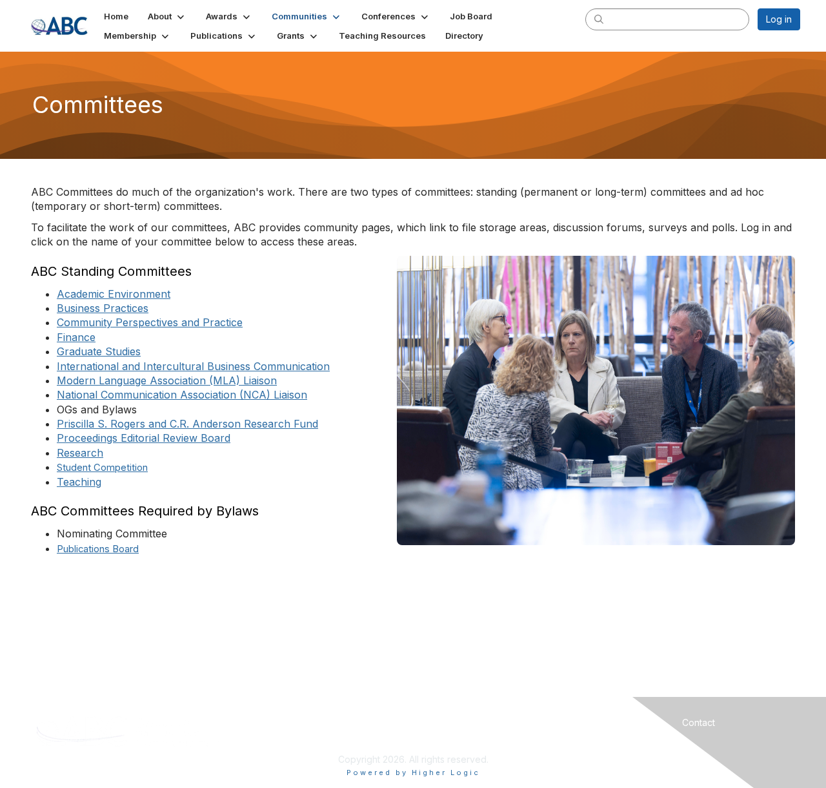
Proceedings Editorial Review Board (143, 437)
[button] (167, 16)
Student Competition (102, 467)
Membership (507, 722)
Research (80, 452)
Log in (779, 19)
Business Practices (102, 308)
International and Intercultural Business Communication (193, 366)
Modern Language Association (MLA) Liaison (167, 380)
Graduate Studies (99, 351)
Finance (76, 337)
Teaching (79, 481)
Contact (698, 722)
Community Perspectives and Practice (150, 322)
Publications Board (98, 549)
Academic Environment (113, 293)
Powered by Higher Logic (413, 772)
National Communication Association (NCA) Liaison (182, 394)
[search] (598, 18)
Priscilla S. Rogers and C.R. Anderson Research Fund (187, 423)
